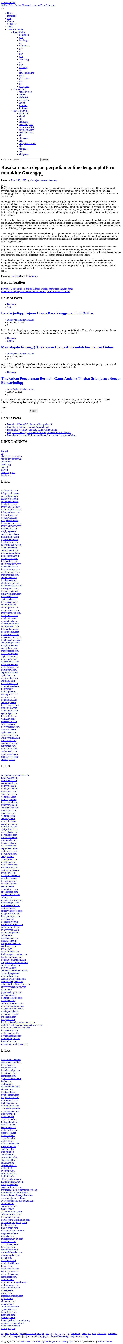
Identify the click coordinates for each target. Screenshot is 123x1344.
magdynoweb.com (10, 610)
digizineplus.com (9, 656)
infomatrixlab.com (9, 629)
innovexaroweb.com (11, 612)
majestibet (28, 1336)
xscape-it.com (7, 1209)
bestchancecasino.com (11, 997)
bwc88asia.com (8, 1241)
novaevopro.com (9, 834)
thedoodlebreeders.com (12, 1252)
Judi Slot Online (20, 111)
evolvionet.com (8, 791)
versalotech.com (8, 878)
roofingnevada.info (10, 1011)
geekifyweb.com (9, 517)
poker (22, 75)
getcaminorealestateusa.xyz (14, 1044)
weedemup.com (8, 995)
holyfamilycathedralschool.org (15, 1027)
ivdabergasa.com (9, 1225)
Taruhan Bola (19, 89)
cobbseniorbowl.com (11, 1214)
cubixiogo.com (8, 724)
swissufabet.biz (8, 1127)
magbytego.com (8, 531)
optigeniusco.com (9, 829)
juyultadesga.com (9, 1228)
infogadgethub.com (10, 493)
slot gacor (23, 138)
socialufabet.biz (8, 1146)
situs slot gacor (26, 124)
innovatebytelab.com (11, 526)
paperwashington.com (11, 992)
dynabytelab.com (9, 788)
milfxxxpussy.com (9, 1285)
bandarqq (23, 40)
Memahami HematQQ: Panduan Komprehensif (29, 424)
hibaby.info (6, 989)
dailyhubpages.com (10, 973)
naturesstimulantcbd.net (12, 1323)
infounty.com (7, 1236)
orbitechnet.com (8, 729)
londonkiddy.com (9, 1030)
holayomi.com (8, 1019)
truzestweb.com (8, 740)
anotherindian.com (10, 1306)
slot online (6, 461)
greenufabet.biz (8, 1133)
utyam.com (6, 1293)
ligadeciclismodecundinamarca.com (18, 1022)
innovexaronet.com (10, 555)
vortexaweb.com (9, 826)
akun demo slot (26, 130)
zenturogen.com (8, 702)
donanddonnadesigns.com (13, 959)
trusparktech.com (9, 837)
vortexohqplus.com (10, 870)
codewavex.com (9, 577)
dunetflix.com (7, 1279)
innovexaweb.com (10, 705)
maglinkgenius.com (10, 572)
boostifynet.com (8, 843)
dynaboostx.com (9, 859)
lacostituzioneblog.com (12, 1296)
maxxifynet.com (8, 799)
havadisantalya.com (10, 1070)
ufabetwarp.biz (8, 1114)
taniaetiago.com (8, 1312)
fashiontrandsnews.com (12, 1181)
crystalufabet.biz (9, 1165)
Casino (10, 21)
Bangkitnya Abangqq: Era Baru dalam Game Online (32, 429)
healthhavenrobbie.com (12, 957)
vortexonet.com (8, 796)
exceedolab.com (8, 883)
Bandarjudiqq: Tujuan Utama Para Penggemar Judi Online (47, 313)
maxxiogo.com (8, 691)
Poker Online (19, 32)
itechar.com (6, 1081)
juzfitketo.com (8, 1315)
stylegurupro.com (9, 892)
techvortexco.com (9, 515)
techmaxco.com (8, 881)
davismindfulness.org (11, 1035)
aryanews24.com (9, 1206)
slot (20, 119)
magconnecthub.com (11, 637)
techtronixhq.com (9, 490)
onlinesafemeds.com (10, 1108)
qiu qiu (4, 450)
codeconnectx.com (10, 550)
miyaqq (38, 1336)
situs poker (17, 1336)
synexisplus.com (9, 794)
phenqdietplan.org (9, 1274)
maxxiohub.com (8, 821)
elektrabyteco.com (9, 583)
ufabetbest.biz (7, 1152)
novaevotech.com (9, 566)
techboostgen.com (9, 498)
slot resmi (23, 121)
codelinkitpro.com (9, 496)
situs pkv (5, 467)
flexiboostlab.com (9, 867)
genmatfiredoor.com (10, 951)
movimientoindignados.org (14, 1282)
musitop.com (7, 1290)
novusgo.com (7, 919)
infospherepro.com (10, 902)
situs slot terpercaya (34, 1333)
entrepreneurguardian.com (13, 987)
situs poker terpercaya (11, 456)
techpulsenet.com (9, 591)
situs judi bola (25, 92)
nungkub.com (7, 1304)
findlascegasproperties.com (14, 954)
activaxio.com (7, 886)
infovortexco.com (9, 596)
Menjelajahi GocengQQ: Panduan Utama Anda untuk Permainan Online (57, 347)
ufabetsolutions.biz (10, 1143)
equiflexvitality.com (10, 965)
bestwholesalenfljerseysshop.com (17, 1195)
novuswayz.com (9, 853)
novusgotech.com (9, 694)
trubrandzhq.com (9, 840)
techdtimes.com (8, 1073)
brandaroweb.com (9, 756)
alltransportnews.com (11, 1179)
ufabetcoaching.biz (10, 1033)
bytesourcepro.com (10, 623)
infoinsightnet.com (10, 536)
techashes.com (8, 1065)
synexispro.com (8, 1016)
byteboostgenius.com (11, 640)
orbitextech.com (8, 940)
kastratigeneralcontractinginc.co (16, 1192)
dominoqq (24, 35)
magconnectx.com (9, 1014)
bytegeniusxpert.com (11, 523)
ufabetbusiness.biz (9, 1130)
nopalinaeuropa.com (10, 1325)
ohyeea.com (7, 1298)
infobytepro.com (9, 528)
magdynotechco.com (11, 509)
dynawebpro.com (9, 710)
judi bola (23, 105)
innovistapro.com (9, 864)
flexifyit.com (7, 689)
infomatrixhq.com (9, 561)
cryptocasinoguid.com (11, 1187)
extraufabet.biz (8, 1138)
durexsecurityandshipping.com (15, 1219)
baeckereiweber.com (11, 1059)
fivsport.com (7, 1266)
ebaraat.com (7, 1089)
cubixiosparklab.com (11, 564)
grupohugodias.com (10, 1255)
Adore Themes (105, 1341)
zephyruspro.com (9, 672)
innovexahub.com (9, 802)
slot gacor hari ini (27, 143)
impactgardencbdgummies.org (15, 1320)
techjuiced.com (8, 1092)
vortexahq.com (8, 815)
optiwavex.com (8, 732)
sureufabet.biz (7, 1154)
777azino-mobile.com (11, 1211)
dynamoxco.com (9, 699)
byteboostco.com (9, 580)
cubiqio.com (7, 897)
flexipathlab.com (9, 716)
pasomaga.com (8, 1317)
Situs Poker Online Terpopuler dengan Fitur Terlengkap (45, 1341)
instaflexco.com (8, 862)
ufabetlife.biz (7, 1141)
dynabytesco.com (9, 889)
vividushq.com (8, 718)
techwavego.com (9, 602)
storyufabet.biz (8, 1160)
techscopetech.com (10, 607)
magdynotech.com (10, 651)
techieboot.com (8, 1075)
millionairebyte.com (10, 1038)
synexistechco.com (10, 807)
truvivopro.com (8, 810)
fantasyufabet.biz (9, 1122)
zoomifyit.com (8, 759)
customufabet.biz (9, 1157)
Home (10, 13)
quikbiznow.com (9, 748)
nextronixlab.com (9, 678)
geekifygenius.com (10, 938)
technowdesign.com (10, 1217)
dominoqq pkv (8, 472)
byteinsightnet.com (10, 542)
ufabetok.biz (7, 1168)
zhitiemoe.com (8, 1301)
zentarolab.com (8, 746)
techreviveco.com (9, 615)
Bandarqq (11, 15)
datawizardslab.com (10, 894)
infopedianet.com (9, 645)
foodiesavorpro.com (10, 905)
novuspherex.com (9, 832)
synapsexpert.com (9, 743)
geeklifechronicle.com (11, 900)
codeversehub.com (10, 631)
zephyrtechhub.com (10, 737)
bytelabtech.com (9, 504)
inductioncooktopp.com (12, 1006)
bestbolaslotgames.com (12, 981)
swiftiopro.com (8, 873)
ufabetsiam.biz (8, 1124)
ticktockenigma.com (10, 932)
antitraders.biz (7, 1203)
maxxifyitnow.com (10, 667)
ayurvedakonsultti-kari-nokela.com (17, 1200)
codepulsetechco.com (11, 545)
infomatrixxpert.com (10, 553)
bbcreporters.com (9, 1184)
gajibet (46, 1336)
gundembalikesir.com (11, 1078)
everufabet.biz (8, 1171)
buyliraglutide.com (10, 1105)
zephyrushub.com (9, 783)
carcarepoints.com (9, 1249)
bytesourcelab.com (10, 661)
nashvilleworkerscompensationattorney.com (21, 1025)
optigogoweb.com (9, 754)
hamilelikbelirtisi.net (10, 875)
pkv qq (4, 469)
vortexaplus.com (9, 721)
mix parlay (24, 100)
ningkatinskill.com (10, 1263)
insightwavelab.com (10, 913)
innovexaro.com (8, 659)
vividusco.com (8, 813)
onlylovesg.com (8, 968)
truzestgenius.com (9, 588)
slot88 (22, 116)
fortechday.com (8, 1041)
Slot (9, 18)
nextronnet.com (8, 697)
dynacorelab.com (9, 805)
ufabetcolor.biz (8, 1135)
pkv (21, 37)
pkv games (24, 78)
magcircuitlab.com (10, 574)
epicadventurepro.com (11, 911)
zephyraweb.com (9, 824)
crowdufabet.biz (8, 1173)
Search (4, 407)
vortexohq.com (8, 908)
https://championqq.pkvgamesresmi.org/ (70, 1336)
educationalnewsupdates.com (15, 775)
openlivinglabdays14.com (13, 1198)
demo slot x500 (26, 127)
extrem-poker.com (9, 1244)
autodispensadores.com (12, 1003)
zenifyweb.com (8, 946)
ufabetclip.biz (7, 1116)
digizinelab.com (8, 599)
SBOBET (12, 24)
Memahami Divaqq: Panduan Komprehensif (28, 427)
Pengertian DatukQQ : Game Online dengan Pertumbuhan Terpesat (39, 432)
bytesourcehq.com (9, 539)
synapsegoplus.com (10, 642)
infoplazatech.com (9, 520)
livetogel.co (6, 949)
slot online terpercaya (11, 459)
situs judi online (26, 73)
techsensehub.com (9, 501)
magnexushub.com (10, 1097)
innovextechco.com (10, 569)
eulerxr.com (6, 935)
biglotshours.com (9, 1103)
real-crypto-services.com (12, 1230)
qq (20, 43)
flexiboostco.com (9, 777)
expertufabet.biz (8, 1119)
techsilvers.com (8, 1260)
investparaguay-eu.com (12, 1238)
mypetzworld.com (9, 1233)
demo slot (23, 113)
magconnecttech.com (11, 943)
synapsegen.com (9, 713)
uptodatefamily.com (10, 1287)
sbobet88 (23, 97)
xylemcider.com (8, 1309)
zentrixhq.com (8, 680)
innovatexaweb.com (10, 507)
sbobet (22, 94)
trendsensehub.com (10, 930)
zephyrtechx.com (9, 848)
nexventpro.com (8, 845)
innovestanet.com (9, 683)
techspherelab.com (10, 626)
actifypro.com (7, 856)
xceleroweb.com (9, 751)
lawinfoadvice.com (10, 1271)
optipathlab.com (8, 786)
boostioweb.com (9, 780)
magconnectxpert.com (11, 585)
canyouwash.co (8, 1067)
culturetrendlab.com (10, 927)
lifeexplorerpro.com (10, 916)
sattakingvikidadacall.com (13, 978)
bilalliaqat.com (8, 1000)
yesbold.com (7, 1084)
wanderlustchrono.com (12, 924)
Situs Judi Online (15, 29)
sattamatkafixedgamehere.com (15, 984)
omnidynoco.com (9, 735)
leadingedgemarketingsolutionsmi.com (19, 1190)
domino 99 (24, 45)
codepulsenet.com (9, 648)
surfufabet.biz (7, 1149)
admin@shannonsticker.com (43, 180)
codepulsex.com (8, 604)
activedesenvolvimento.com (14, 970)
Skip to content (8, 2)
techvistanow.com (9, 558)
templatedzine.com (10, 1268)
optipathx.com (8, 675)
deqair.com (6, 1257)
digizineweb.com (9, 547)
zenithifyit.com (8, 818)
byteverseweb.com (10, 634)
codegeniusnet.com (10, 534)
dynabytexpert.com (10, 686)
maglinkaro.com (8, 618)
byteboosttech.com (10, 1094)
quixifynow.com (9, 670)
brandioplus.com (9, 708)
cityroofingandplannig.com (14, 1222)
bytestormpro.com (9, 921)
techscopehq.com (9, 653)
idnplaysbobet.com (10, 976)
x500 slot (102, 1333)
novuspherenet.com (10, 727)
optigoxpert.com (9, 851)
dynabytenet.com (9, 621)
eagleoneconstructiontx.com (14, 962)
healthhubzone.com (10, 1086)
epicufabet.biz (7, 1162)
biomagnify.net (8, 1328)
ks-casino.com (8, 1247)
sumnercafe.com (9, 1276)
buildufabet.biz (8, 1176)
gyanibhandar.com (10, 1111)
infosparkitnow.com (10, 512)
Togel (10, 26)
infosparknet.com (9, 664)
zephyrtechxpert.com (11, 593)
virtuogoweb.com (9, 1100)
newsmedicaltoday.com (12, 1008)
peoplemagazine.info (11, 1062)
